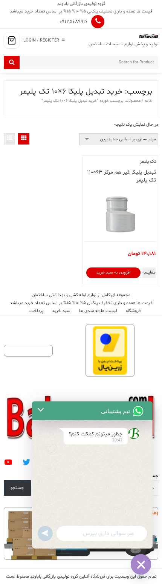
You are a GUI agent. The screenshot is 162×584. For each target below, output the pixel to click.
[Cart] (11, 40)
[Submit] (12, 62)
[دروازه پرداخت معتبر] (110, 350)
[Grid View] (23, 138)
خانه (148, 101)
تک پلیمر (148, 161)
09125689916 (74, 21)
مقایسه (149, 272)
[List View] (9, 138)
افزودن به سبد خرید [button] (113, 272)
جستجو (17, 488)
